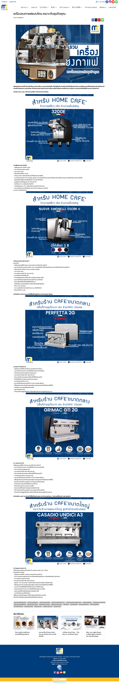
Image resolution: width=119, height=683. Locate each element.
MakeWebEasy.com (62, 682)
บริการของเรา (64, 7)
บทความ (34, 7)
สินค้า (53, 7)
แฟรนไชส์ (112, 7)
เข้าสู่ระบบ (5, 2)
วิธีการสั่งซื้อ (76, 7)
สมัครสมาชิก (13, 2)
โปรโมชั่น (43, 7)
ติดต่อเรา (103, 7)
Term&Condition (91, 7)
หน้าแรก (24, 7)
